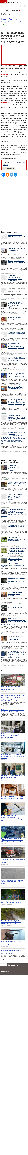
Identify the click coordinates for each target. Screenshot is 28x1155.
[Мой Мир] (15, 175)
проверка (4, 74)
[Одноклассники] (7, 175)
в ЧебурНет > (6, 25)
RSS (20, 973)
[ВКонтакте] (3, 175)
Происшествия (13, 22)
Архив (11, 19)
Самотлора (5, 102)
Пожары (23, 22)
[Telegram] (11, 175)
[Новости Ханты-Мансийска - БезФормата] (9, 2)
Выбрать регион (5, 971)
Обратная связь (5, 970)
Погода (4, 22)
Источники (18, 19)
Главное (4, 19)
